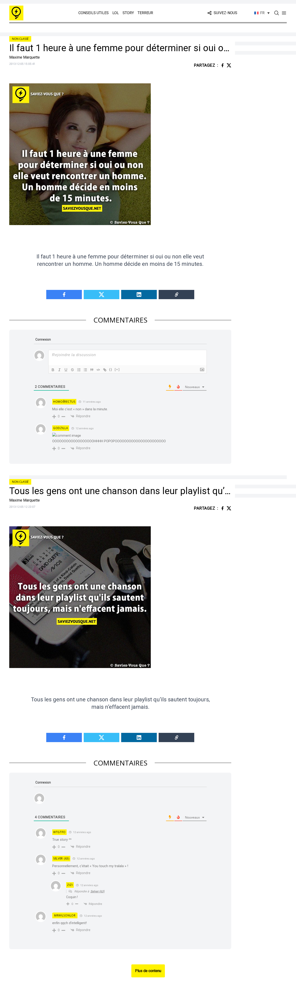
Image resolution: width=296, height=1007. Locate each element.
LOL (115, 13)
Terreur (145, 13)
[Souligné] (66, 370)
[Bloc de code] (98, 370)
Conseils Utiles (93, 13)
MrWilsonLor (65, 915)
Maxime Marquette (24, 57)
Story (128, 13)
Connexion (43, 339)
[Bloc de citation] (92, 370)
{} (110, 369)
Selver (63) (97, 891)
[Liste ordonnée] (79, 370)
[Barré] (72, 370)
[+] (117, 369)
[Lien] (105, 370)
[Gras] (53, 370)
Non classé (20, 39)
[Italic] (59, 370)
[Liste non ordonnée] (85, 370)
